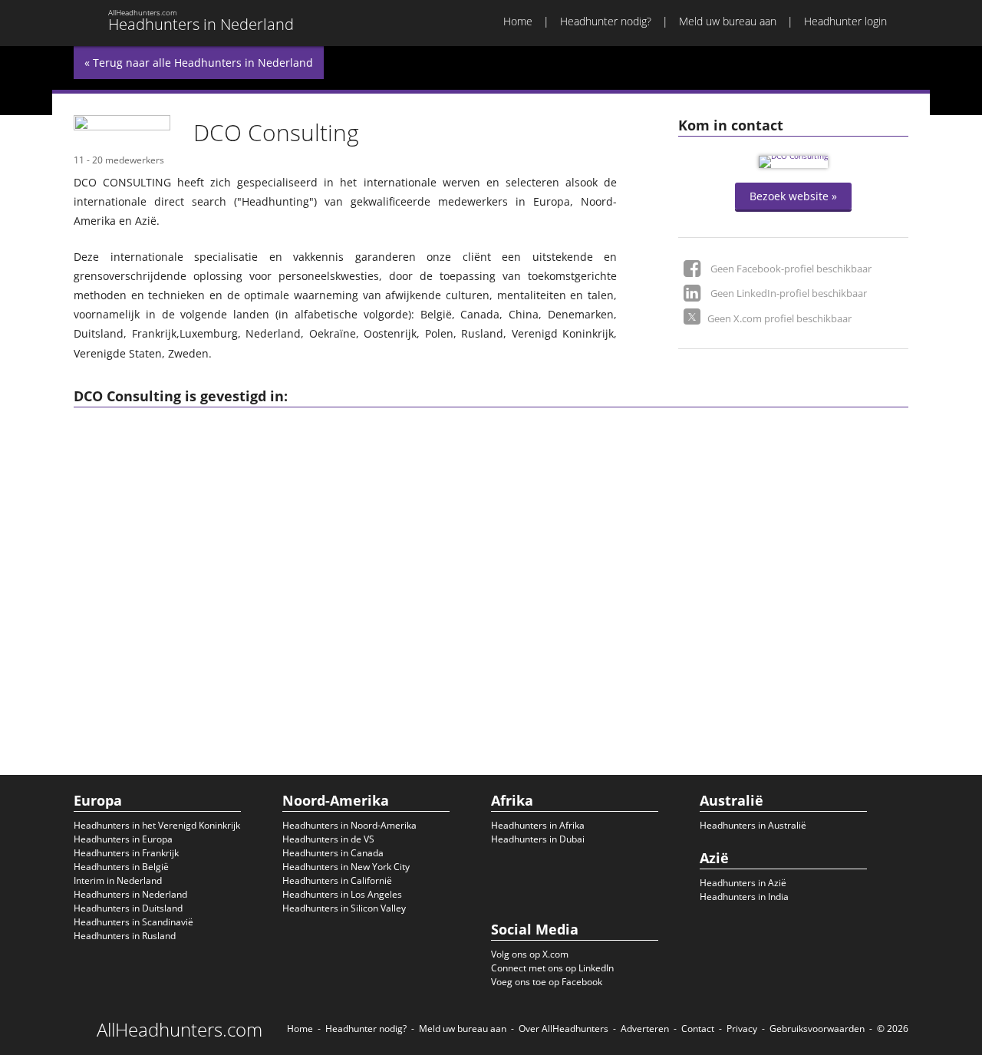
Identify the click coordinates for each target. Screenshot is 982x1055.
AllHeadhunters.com (179, 1030)
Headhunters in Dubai (538, 839)
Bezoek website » (793, 196)
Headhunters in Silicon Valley (344, 908)
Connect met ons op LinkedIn (552, 967)
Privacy (742, 1028)
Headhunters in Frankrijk (126, 852)
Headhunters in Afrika (538, 825)
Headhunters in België (121, 866)
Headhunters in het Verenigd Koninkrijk (157, 825)
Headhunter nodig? (605, 21)
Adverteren (645, 1028)
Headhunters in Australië (753, 825)
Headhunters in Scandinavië (133, 921)
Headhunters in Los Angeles (342, 894)
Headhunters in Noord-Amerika (349, 825)
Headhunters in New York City (346, 866)
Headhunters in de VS (328, 839)
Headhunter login (845, 21)
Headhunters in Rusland (125, 935)
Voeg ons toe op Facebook (546, 981)
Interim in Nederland (118, 880)
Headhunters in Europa (123, 839)
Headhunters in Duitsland (128, 908)
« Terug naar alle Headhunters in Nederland (198, 62)
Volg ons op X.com (529, 954)
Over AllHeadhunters (563, 1028)
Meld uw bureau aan (727, 21)
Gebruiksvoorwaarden (817, 1028)
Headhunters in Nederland (130, 894)
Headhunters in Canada (333, 852)
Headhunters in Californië (337, 880)
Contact (697, 1028)
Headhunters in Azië (743, 882)
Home (517, 21)
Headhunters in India (744, 896)
